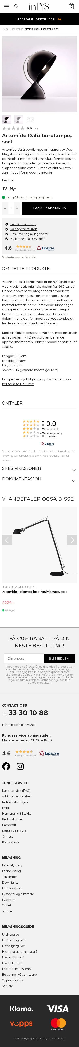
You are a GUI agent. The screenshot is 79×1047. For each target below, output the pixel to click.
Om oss (7, 836)
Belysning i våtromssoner (20, 974)
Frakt (5, 808)
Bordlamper (16, 29)
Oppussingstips (13, 980)
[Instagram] (20, 766)
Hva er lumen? (12, 963)
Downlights (10, 882)
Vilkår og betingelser (16, 796)
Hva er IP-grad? (13, 957)
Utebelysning (11, 871)
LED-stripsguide (13, 940)
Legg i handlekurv (49, 208)
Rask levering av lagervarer (29, 234)
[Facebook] (6, 766)
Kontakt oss (10, 842)
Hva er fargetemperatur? (19, 952)
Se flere (7, 911)
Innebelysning (12, 865)
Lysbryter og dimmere (18, 894)
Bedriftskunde (12, 819)
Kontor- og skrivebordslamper (19, 586)
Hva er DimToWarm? (16, 969)
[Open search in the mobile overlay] (16, 6)
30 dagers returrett (23, 229)
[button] (38, 249)
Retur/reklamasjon (15, 802)
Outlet (6, 905)
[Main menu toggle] (6, 7)
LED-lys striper (12, 888)
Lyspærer (8, 900)
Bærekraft (9, 825)
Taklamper (9, 877)
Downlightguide (13, 946)
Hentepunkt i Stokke (17, 813)
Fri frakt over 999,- (23, 224)
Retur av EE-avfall (14, 831)
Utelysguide (10, 934)
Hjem (5, 29)
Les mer (8, 180)
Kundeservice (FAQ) (16, 791)
